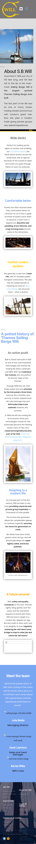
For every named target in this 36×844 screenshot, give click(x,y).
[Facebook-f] (4, 838)
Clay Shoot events (18, 151)
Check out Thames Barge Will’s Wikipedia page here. (18, 437)
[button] (21, 8)
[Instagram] (8, 838)
